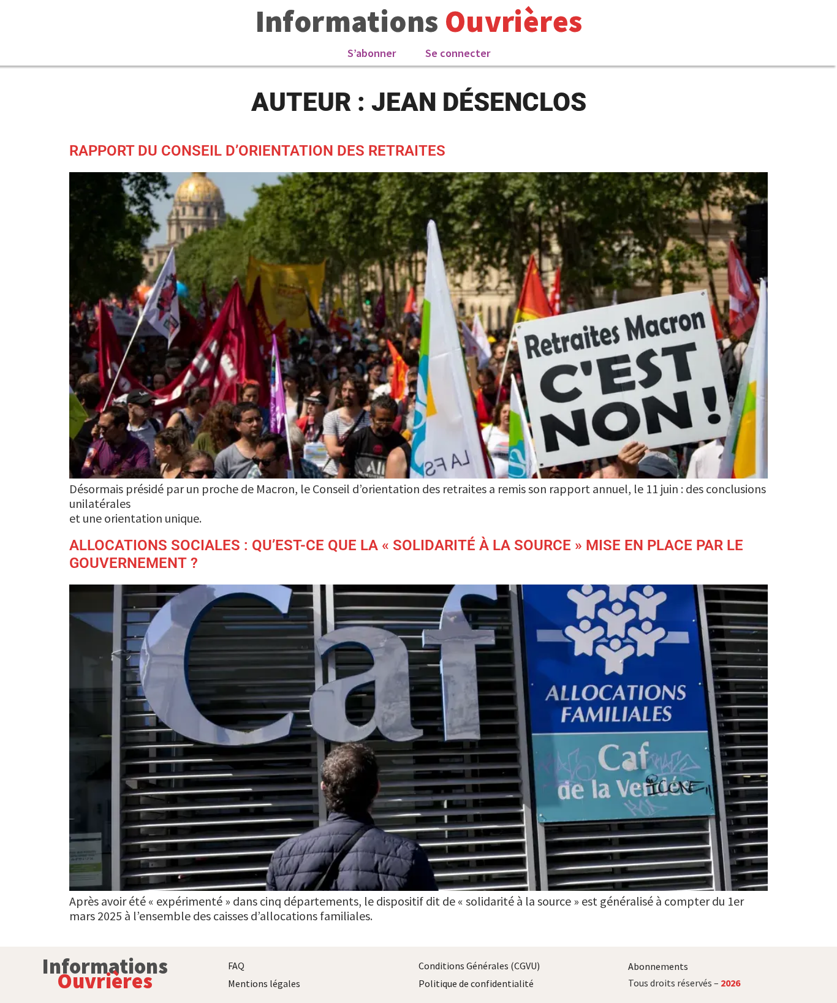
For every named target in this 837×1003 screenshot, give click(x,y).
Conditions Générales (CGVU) (479, 965)
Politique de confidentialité (476, 983)
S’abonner (371, 53)
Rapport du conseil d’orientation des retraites (257, 150)
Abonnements (658, 966)
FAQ (236, 965)
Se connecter (457, 53)
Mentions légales (264, 983)
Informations (347, 21)
